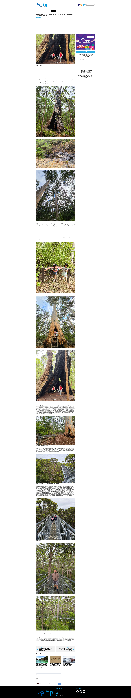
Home (38, 10)
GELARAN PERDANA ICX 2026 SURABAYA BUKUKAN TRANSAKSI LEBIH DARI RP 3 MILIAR (85, 76)
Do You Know (71, 10)
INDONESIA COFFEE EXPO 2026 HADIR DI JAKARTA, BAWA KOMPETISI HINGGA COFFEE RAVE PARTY (85, 55)
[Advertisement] (65, 26)
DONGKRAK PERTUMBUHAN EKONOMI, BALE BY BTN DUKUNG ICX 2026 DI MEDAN (85, 66)
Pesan (37, 678)
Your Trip (53, 10)
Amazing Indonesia (60, 10)
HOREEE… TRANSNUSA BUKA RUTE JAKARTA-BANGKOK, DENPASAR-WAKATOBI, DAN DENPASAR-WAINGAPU (85, 71)
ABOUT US (91, 10)
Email (37, 674)
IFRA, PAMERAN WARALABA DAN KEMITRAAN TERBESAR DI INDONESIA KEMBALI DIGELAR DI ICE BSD (85, 60)
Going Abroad (43, 10)
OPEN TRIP (86, 10)
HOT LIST (66, 10)
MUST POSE (81, 10)
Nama (37, 670)
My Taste (48, 10)
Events (76, 10)
